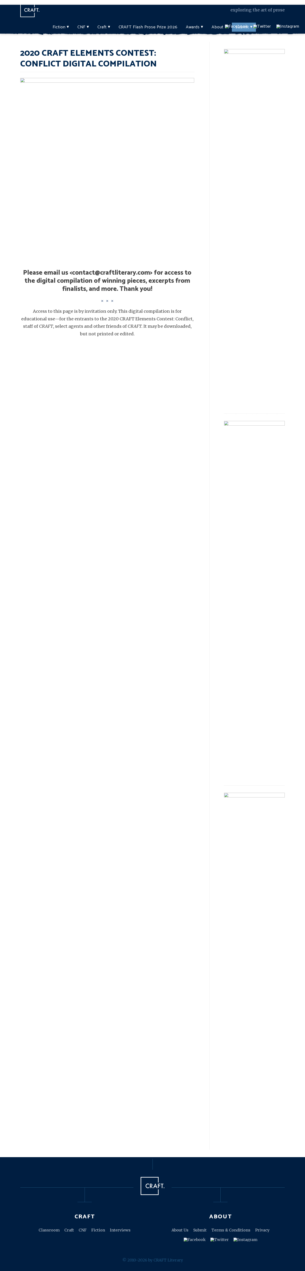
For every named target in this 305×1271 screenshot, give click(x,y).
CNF (81, 27)
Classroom (49, 1230)
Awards (193, 27)
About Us (180, 1230)
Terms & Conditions (230, 1230)
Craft (102, 27)
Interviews (120, 1230)
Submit (200, 1230)
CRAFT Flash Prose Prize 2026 (148, 27)
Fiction (59, 27)
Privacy (262, 1230)
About (218, 27)
